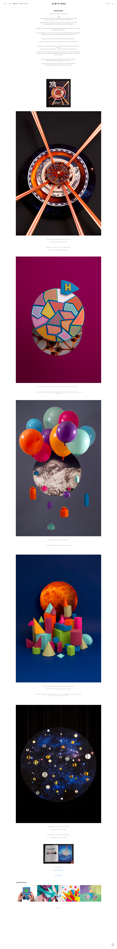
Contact (5, 3)
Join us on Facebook (58, 875)
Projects (15, 3)
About (10, 3)
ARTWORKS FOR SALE (23, 3)
